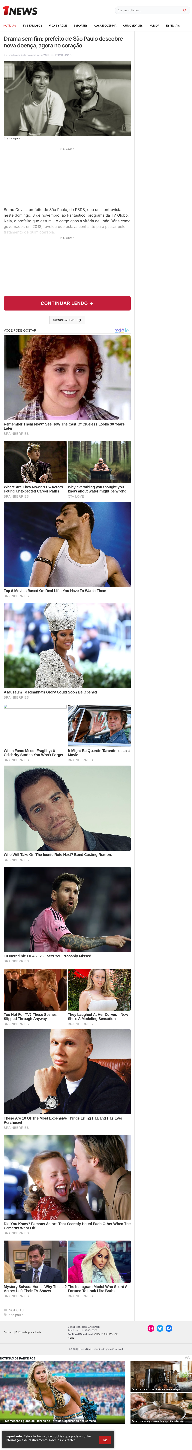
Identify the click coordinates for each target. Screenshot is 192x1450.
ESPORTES (81, 25)
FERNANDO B (63, 55)
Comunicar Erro (64, 319)
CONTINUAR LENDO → (67, 303)
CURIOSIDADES (133, 25)
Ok (105, 1440)
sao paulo (16, 1315)
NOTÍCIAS (9, 25)
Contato (8, 1332)
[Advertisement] (67, 177)
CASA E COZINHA (105, 25)
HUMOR (154, 25)
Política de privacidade (28, 1332)
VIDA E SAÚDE (58, 25)
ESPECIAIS (173, 25)
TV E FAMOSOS (32, 25)
